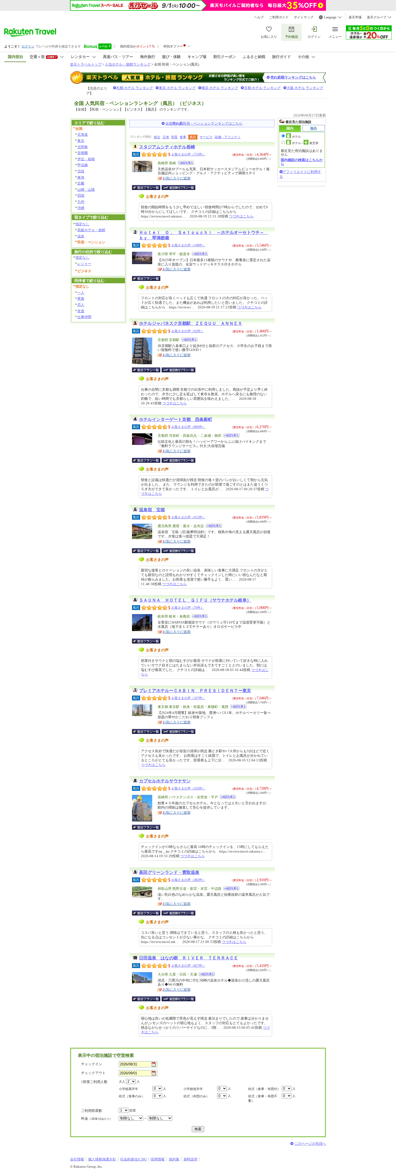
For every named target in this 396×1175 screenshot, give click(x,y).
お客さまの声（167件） (188, 698)
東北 (80, 141)
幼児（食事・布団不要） (262, 1098)
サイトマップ (303, 17)
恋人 (80, 305)
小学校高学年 (128, 1089)
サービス (206, 137)
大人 (122, 1082)
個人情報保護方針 (102, 1159)
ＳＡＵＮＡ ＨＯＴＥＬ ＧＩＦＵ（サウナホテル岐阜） (195, 600)
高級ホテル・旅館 (91, 230)
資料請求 (190, 1159)
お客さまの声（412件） (188, 517)
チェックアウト (93, 1073)
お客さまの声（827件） (188, 966)
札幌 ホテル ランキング (134, 88)
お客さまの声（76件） (187, 607)
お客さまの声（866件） (188, 427)
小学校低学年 (193, 1089)
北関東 (82, 147)
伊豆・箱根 (86, 159)
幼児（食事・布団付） (264, 1089)
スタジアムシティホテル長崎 (167, 147)
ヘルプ (259, 17)
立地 (165, 137)
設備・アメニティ (228, 137)
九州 (80, 202)
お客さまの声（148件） (188, 245)
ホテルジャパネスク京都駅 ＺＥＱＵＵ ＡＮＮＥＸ (190, 323)
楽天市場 (355, 17)
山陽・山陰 (86, 190)
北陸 (80, 171)
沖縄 (80, 208)
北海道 (82, 134)
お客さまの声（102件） (188, 788)
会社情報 (77, 1159)
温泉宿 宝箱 (152, 510)
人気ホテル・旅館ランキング (128, 64)
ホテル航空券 (305, 143)
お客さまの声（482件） (188, 880)
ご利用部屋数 (91, 1111)
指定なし (82, 224)
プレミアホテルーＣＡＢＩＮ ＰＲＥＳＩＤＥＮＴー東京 (195, 690)
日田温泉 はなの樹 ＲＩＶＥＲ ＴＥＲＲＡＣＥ (188, 958)
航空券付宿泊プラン (178, 187)
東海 (80, 177)
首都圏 (82, 153)
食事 (183, 137)
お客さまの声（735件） (188, 154)
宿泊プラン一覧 (149, 187)
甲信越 (82, 165)
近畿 (80, 183)
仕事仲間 (84, 317)
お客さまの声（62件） (187, 331)
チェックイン (91, 1064)
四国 (80, 195)
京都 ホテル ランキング (262, 88)
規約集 (174, 1159)
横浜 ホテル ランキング (220, 88)
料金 (96, 1118)
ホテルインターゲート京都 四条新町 (175, 419)
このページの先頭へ (310, 1144)
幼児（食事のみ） (132, 1096)
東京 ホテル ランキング (177, 88)
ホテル (296, 136)
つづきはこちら (241, 216)
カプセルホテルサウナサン (165, 781)
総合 (157, 137)
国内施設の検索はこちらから (302, 162)
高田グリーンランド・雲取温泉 (169, 872)
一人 (80, 293)
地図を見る (186, 163)
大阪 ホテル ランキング (305, 88)
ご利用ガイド (279, 17)
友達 (80, 311)
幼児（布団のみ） (196, 1096)
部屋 (174, 137)
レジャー (84, 264)
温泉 (80, 236)
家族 (80, 299)
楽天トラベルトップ (86, 64)
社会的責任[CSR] (133, 1159)
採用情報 (158, 1159)
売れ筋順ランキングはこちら (293, 77)
